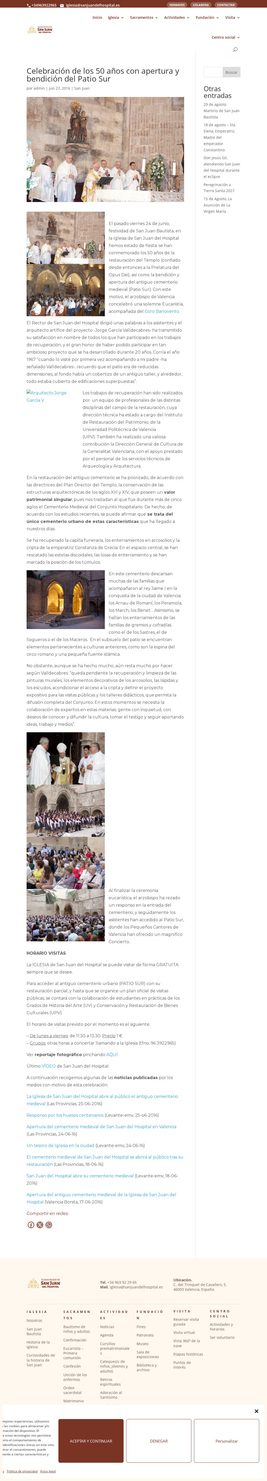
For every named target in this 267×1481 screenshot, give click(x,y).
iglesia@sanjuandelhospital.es (93, 5)
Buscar (232, 72)
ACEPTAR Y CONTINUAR (91, 1441)
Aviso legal (48, 1471)
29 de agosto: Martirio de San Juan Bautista (222, 110)
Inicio (97, 17)
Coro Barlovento (162, 311)
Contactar (226, 4)
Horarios (177, 4)
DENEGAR (159, 1441)
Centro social (223, 37)
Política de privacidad (22, 1471)
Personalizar (227, 1441)
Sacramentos (141, 17)
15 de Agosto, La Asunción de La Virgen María (218, 205)
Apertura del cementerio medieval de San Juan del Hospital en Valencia (101, 1126)
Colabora (201, 4)
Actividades (174, 17)
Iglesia (113, 17)
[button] (256, 1411)
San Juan (82, 88)
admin (39, 88)
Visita (230, 17)
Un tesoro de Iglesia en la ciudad (60, 1145)
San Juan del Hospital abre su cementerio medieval (80, 1175)
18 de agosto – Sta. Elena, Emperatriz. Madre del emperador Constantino (220, 137)
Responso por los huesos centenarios (65, 1115)
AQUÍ (112, 1054)
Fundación (205, 17)
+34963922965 (44, 5)
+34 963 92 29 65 (122, 1282)
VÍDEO (49, 1066)
